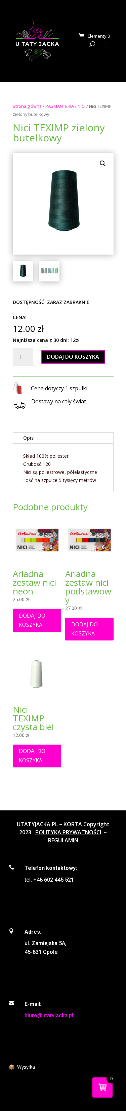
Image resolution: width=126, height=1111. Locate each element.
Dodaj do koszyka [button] (32, 620)
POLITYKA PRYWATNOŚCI (68, 832)
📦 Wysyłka (22, 1067)
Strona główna (27, 106)
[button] (103, 164)
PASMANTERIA (59, 106)
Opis (28, 438)
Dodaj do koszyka (73, 356)
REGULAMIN (63, 840)
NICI (81, 106)
